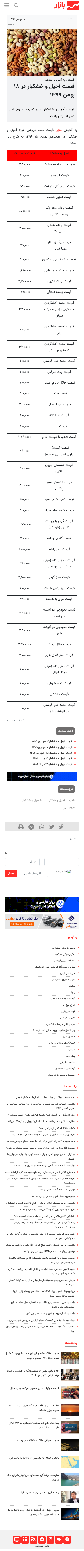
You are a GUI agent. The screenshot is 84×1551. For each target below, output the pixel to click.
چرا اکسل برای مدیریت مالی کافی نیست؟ (54, 1031)
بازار (59, 130)
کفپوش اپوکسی (67, 1018)
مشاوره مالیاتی (67, 1062)
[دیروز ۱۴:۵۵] (70, 1392)
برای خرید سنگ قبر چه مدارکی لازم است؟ (53, 1197)
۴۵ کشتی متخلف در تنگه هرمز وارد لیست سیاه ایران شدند (34, 1408)
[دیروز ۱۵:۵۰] (70, 1479)
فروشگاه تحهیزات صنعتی (62, 1043)
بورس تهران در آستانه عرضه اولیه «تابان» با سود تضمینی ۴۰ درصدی (33, 1512)
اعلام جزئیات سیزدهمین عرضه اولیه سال (34, 1388)
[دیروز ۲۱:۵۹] (70, 1375)
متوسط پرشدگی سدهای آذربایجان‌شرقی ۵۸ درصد (33, 1477)
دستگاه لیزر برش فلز (64, 961)
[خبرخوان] (33, 1540)
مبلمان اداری (68, 1037)
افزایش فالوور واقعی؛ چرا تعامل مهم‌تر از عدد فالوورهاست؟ (44, 1216)
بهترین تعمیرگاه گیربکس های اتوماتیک (55, 967)
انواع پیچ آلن (68, 1005)
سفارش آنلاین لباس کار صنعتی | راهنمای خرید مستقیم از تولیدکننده (40, 1172)
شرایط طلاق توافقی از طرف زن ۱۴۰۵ (56, 1128)
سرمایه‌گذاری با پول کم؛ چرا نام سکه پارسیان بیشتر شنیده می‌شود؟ (40, 1148)
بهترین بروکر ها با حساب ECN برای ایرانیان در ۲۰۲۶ (49, 1252)
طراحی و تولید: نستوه (42, 1546)
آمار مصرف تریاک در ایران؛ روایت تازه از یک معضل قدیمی (45, 1097)
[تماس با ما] (59, 1540)
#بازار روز (69, 808)
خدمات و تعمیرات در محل (61, 1075)
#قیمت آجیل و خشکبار (61, 800)
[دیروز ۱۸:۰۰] (70, 1497)
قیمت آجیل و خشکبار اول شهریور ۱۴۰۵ (51, 753)
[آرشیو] (25, 1540)
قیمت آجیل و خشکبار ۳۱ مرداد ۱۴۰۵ (52, 759)
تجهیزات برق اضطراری (63, 948)
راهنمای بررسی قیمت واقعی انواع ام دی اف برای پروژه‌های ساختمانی (40, 1245)
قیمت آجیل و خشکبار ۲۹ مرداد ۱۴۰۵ (52, 764)
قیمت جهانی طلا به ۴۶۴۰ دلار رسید (38, 1440)
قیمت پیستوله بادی (65, 1069)
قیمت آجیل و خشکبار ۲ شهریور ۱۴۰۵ (52, 747)
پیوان (72, 992)
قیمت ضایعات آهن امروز (62, 999)
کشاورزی (69, 19)
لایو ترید (70, 1050)
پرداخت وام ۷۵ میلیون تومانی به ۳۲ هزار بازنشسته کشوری (34, 1425)
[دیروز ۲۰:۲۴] (70, 1462)
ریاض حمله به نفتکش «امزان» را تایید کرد (34, 1458)
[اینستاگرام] (50, 1540)
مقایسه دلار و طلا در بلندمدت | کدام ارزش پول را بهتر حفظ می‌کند (41, 1121)
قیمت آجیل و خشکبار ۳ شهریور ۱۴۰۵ (52, 741)
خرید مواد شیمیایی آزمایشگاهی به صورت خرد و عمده (47, 1210)
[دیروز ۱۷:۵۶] (70, 1358)
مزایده (72, 986)
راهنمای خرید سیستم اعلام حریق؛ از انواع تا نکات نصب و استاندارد (40, 1203)
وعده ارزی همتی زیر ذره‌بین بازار (39, 1492)
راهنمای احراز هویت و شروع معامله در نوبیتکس (50, 1313)
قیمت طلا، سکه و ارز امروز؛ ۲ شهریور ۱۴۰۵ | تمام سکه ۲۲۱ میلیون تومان (32, 1355)
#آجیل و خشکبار (32, 800)
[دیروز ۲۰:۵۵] (70, 1514)
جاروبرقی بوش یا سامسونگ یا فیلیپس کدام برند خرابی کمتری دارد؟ (33, 1373)
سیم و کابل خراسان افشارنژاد (60, 1024)
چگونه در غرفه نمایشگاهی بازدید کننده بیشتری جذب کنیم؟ (44, 1166)
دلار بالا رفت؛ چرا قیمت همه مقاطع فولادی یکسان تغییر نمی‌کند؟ (41, 1115)
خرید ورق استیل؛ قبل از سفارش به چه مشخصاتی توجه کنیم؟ (43, 1135)
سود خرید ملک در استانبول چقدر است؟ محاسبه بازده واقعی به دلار (41, 1141)
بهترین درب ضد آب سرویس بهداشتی (56, 1190)
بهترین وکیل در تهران (64, 954)
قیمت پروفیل (68, 1012)
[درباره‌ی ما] (67, 1540)
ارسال (11, 873)
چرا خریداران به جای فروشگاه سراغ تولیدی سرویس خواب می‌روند (41, 1320)
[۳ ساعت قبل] (70, 1445)
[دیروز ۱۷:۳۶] (70, 1427)
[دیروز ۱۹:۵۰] (70, 1410)
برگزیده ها (70, 1086)
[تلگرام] (42, 1540)
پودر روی (70, 1056)
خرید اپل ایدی (67, 973)
